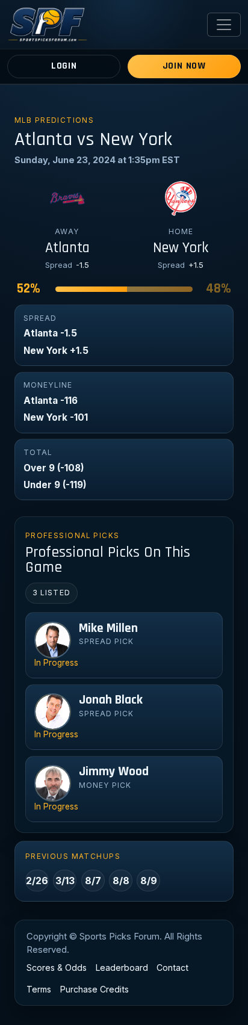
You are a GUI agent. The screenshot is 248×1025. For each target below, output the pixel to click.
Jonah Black (111, 700)
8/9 (148, 881)
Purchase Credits (94, 989)
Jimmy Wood (114, 771)
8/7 (93, 881)
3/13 (65, 881)
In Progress (56, 662)
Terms (38, 989)
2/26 (37, 881)
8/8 (121, 881)
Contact (172, 967)
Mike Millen (108, 628)
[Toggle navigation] (224, 25)
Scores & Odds (56, 967)
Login (64, 66)
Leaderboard (122, 967)
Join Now (184, 66)
